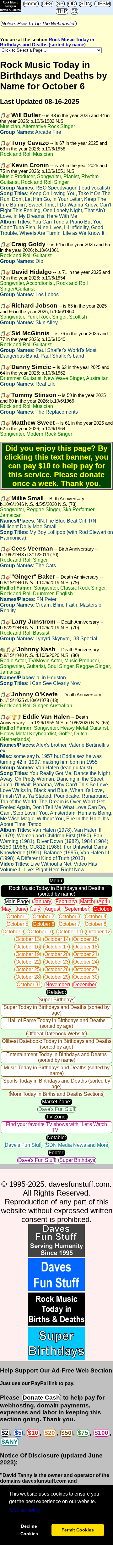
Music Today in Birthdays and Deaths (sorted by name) (57, 1070)
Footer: (56, 1152)
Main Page (17, 901)
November (57, 984)
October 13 (27, 939)
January (42, 901)
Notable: (56, 1137)
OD (72, 3)
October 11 (69, 931)
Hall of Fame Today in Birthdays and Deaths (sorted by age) (56, 1023)
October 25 (27, 969)
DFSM (102, 3)
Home (31, 3)
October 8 (95, 924)
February (66, 901)
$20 (50, 1432)
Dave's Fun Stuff (56, 1109)
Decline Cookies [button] (29, 1530)
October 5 (17, 924)
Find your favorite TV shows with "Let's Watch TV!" (56, 1127)
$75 (83, 1432)
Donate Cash (41, 1397)
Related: (56, 992)
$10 (33, 1432)
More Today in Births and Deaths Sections (56, 1094)
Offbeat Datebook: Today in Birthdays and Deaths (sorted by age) (56, 1044)
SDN (85, 3)
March (87, 901)
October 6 (43, 924)
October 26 (56, 969)
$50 (66, 1432)
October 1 (17, 916)
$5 (74, 11)
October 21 (85, 954)
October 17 (56, 946)
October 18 (85, 946)
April (103, 901)
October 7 (69, 924)
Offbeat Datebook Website (56, 1033)
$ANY (10, 1441)
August (52, 909)
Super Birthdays (56, 999)
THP (62, 11)
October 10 (41, 931)
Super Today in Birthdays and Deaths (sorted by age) (56, 1010)
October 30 (85, 977)
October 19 (27, 954)
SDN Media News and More (77, 1145)
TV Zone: (56, 1116)
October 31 (29, 984)
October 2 (43, 916)
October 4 (95, 916)
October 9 (13, 931)
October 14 (56, 939)
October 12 (98, 931)
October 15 (85, 939)
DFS (47, 3)
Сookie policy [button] (25, 1510)
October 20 (56, 954)
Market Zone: (56, 1101)
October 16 (27, 946)
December (84, 984)
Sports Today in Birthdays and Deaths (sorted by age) (56, 1083)
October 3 (69, 916)
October (102, 909)
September (77, 909)
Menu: (56, 880)
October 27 (85, 969)
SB (60, 3)
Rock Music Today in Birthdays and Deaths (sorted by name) (47, 42)
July (35, 909)
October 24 (85, 962)
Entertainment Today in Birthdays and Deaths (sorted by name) (56, 1057)
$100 (101, 1432)
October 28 (27, 977)
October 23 (56, 962)
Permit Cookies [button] (78, 1529)
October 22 (27, 962)
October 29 (56, 977)
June (21, 909)
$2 (5, 1432)
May (6, 909)
